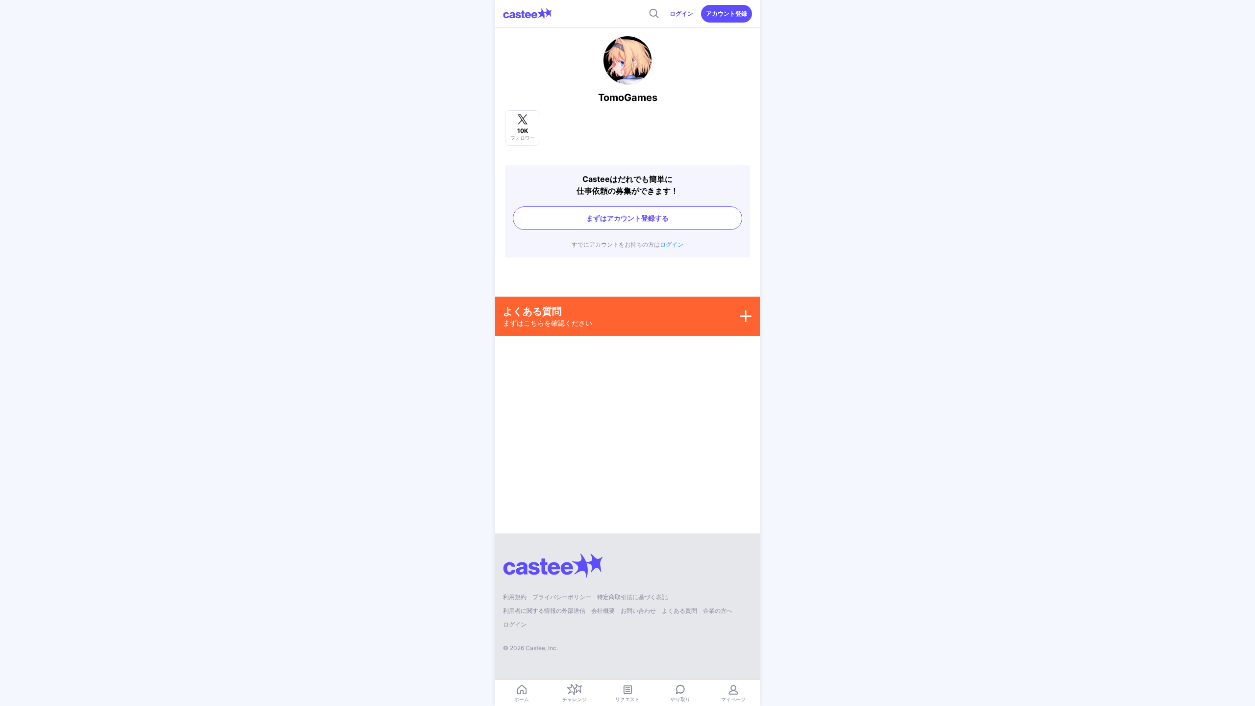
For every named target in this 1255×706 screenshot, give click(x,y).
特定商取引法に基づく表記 (632, 597)
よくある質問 (679, 610)
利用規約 (515, 597)
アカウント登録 (726, 13)
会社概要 (603, 610)
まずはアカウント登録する (627, 218)
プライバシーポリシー (561, 597)
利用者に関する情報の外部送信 (544, 610)
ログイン (681, 13)
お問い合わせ (638, 610)
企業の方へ (717, 610)
